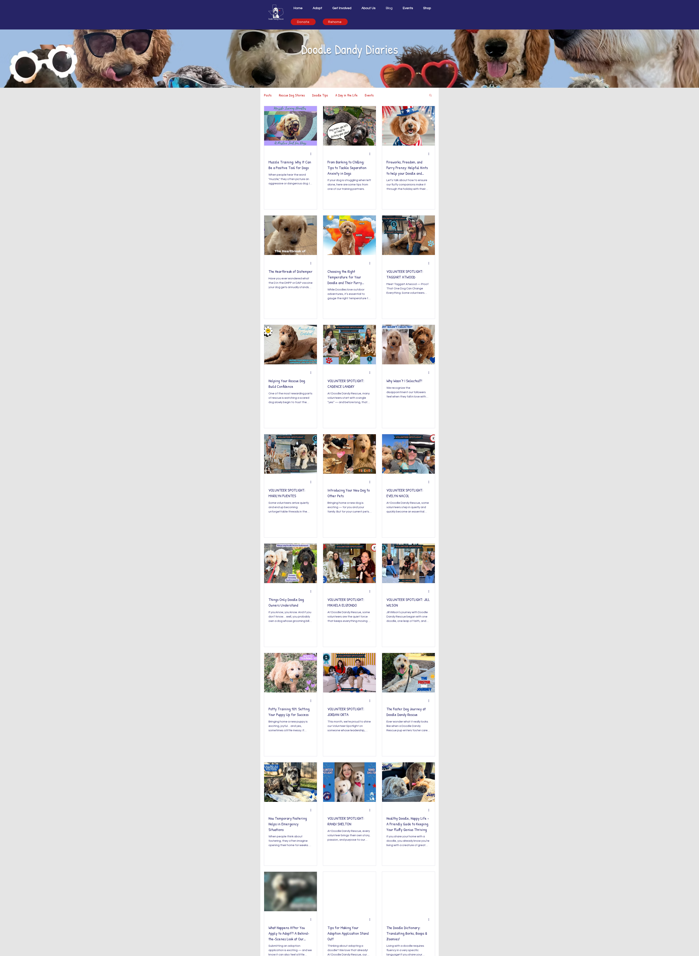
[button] (341, 8)
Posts (268, 95)
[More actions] (312, 154)
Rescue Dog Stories (292, 95)
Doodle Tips (320, 95)
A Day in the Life (346, 95)
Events (369, 95)
